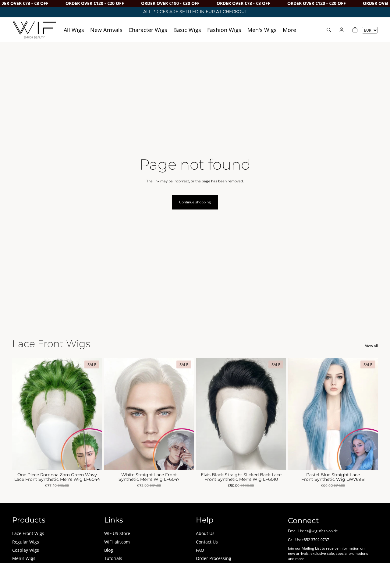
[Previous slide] (21, 414)
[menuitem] (289, 29)
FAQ (200, 550)
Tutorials (113, 558)
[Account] (341, 30)
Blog (108, 550)
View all (371, 345)
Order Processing (213, 558)
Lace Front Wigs (28, 533)
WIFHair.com (117, 542)
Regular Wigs (25, 542)
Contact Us (207, 542)
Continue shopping (195, 202)
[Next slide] (92, 414)
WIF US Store (117, 533)
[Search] (328, 30)
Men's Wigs (23, 558)
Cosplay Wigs (25, 550)
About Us (205, 533)
